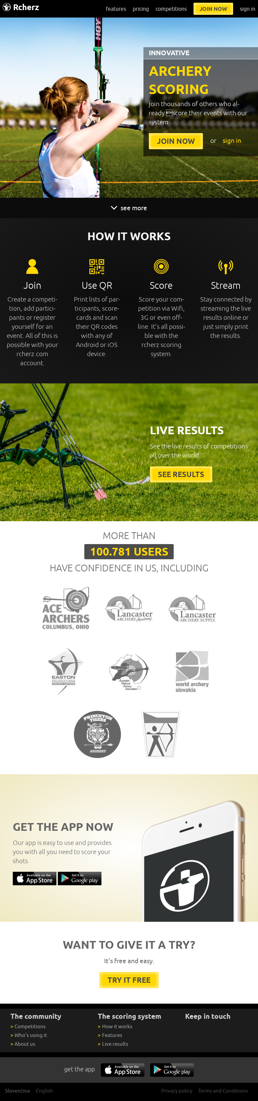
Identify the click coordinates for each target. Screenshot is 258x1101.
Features (110, 1035)
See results (181, 474)
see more (133, 208)
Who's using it (28, 1035)
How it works (115, 1026)
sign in (247, 9)
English (44, 1091)
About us (22, 1044)
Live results (113, 1044)
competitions (171, 9)
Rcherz (26, 7)
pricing (141, 9)
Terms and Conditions (223, 1091)
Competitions (28, 1026)
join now (213, 9)
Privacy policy (176, 1091)
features (116, 9)
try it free (129, 980)
